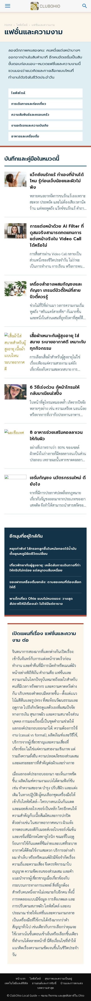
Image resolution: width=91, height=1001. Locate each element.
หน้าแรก (20, 978)
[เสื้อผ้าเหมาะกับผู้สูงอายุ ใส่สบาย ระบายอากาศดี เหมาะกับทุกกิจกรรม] (15, 352)
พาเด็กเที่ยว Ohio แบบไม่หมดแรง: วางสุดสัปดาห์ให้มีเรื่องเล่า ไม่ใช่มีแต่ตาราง (41, 601)
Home (8, 25)
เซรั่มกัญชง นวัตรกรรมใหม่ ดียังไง (58, 481)
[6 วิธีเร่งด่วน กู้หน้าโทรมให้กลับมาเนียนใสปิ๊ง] (15, 392)
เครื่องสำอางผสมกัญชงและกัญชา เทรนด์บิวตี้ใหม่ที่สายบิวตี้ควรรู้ (56, 290)
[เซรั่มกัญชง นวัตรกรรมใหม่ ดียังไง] (15, 482)
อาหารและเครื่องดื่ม (25, 136)
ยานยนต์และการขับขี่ (44, 983)
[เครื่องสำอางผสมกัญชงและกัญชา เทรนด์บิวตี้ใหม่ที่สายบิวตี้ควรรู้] (15, 288)
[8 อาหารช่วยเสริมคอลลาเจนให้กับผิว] (15, 437)
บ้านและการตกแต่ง (72, 983)
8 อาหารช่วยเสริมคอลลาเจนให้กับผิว (56, 435)
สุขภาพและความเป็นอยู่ (58, 978)
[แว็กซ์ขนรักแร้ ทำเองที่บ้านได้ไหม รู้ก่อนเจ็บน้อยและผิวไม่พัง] (15, 179)
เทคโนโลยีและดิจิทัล (16, 983)
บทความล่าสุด (45, 988)
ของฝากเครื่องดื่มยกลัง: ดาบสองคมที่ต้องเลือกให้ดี (45, 585)
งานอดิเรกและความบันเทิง (29, 125)
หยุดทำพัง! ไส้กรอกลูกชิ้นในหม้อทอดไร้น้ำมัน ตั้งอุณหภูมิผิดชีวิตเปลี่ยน (42, 551)
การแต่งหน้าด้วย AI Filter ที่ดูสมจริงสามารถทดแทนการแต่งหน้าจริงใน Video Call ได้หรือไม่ (57, 235)
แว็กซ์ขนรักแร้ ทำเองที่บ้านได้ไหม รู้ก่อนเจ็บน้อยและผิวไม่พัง (57, 180)
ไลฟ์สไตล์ (21, 25)
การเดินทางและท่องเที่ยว (28, 104)
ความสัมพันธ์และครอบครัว (30, 114)
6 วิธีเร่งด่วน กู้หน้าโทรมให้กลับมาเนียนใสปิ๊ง (55, 390)
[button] (7, 6)
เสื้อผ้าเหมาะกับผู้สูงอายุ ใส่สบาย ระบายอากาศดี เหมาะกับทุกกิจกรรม (58, 342)
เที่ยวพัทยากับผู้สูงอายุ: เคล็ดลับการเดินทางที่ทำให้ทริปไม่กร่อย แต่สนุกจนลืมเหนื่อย (44, 568)
